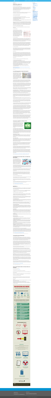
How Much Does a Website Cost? (17, 4)
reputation (27, 386)
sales (27, 233)
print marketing (25, 233)
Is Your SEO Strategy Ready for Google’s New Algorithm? (20, 71)
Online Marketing (15, 68)
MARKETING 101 (15, 186)
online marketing (23, 68)
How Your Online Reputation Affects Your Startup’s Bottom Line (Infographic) (21, 267)
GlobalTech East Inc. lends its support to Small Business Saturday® (35, 4)
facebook (19, 184)
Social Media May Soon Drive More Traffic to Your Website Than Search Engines (21, 157)
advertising (19, 68)
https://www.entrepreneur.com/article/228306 (19, 263)
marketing (21, 68)
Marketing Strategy (15, 233)
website (25, 68)
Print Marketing (34, 8)
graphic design (34, 15)
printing (36, 17)
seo (24, 68)
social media (26, 184)
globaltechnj (18, 121)
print (34, 17)
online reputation (25, 386)
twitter (27, 184)
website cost (27, 68)
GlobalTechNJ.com (18, 1)
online (20, 386)
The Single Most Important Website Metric (18, 235)
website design (29, 68)
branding (33, 12)
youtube (28, 184)
